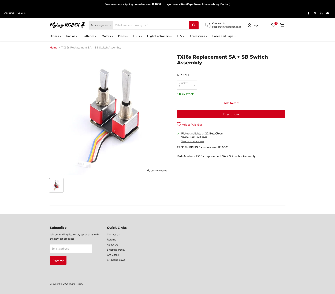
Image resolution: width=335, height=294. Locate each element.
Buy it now (231, 114)
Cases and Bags (223, 36)
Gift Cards (113, 255)
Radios (71, 36)
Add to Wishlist (191, 125)
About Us (112, 244)
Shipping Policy (116, 249)
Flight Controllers (158, 36)
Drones (55, 36)
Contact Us (113, 234)
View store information (192, 141)
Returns (111, 239)
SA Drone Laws (116, 260)
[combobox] (151, 25)
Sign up (58, 260)
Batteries (89, 36)
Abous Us (9, 13)
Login (256, 25)
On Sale (21, 13)
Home (53, 47)
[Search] (194, 25)
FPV (180, 36)
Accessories (197, 36)
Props (122, 36)
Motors (106, 36)
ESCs (136, 36)
